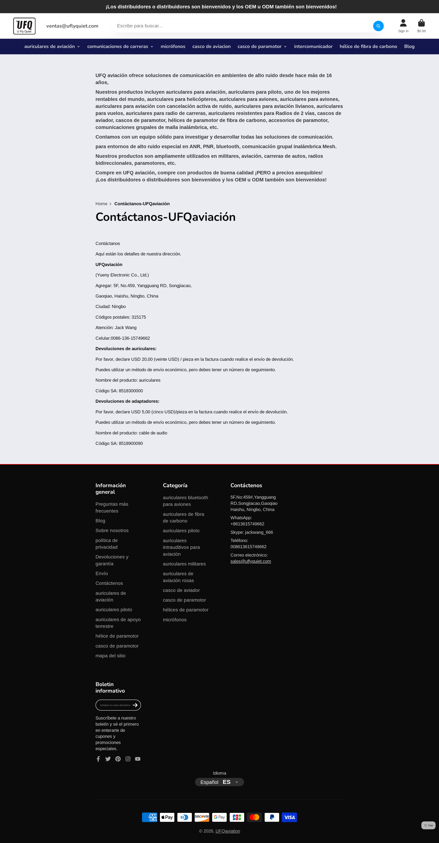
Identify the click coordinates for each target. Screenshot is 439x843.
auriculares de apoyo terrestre (118, 623)
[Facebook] (98, 759)
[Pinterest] (118, 759)
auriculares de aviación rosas (178, 577)
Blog (409, 46)
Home (101, 203)
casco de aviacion (211, 46)
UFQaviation (228, 831)
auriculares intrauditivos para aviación (181, 547)
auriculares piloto (114, 609)
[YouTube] (137, 759)
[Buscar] (378, 26)
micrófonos (173, 46)
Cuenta (403, 26)
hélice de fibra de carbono (368, 46)
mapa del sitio (111, 655)
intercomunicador (313, 46)
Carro (421, 26)
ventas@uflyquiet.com (72, 25)
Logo (24, 26)
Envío (102, 573)
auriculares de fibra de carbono (183, 518)
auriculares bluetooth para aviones (185, 501)
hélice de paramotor (117, 636)
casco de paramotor (260, 46)
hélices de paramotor (185, 609)
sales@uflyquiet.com (250, 561)
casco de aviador (181, 590)
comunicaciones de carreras (117, 46)
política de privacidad (107, 544)
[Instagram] (128, 759)
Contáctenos (109, 583)
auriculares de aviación (49, 46)
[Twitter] (108, 759)
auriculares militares (184, 564)
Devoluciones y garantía (112, 560)
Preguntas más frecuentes (112, 507)
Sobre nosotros (112, 530)
